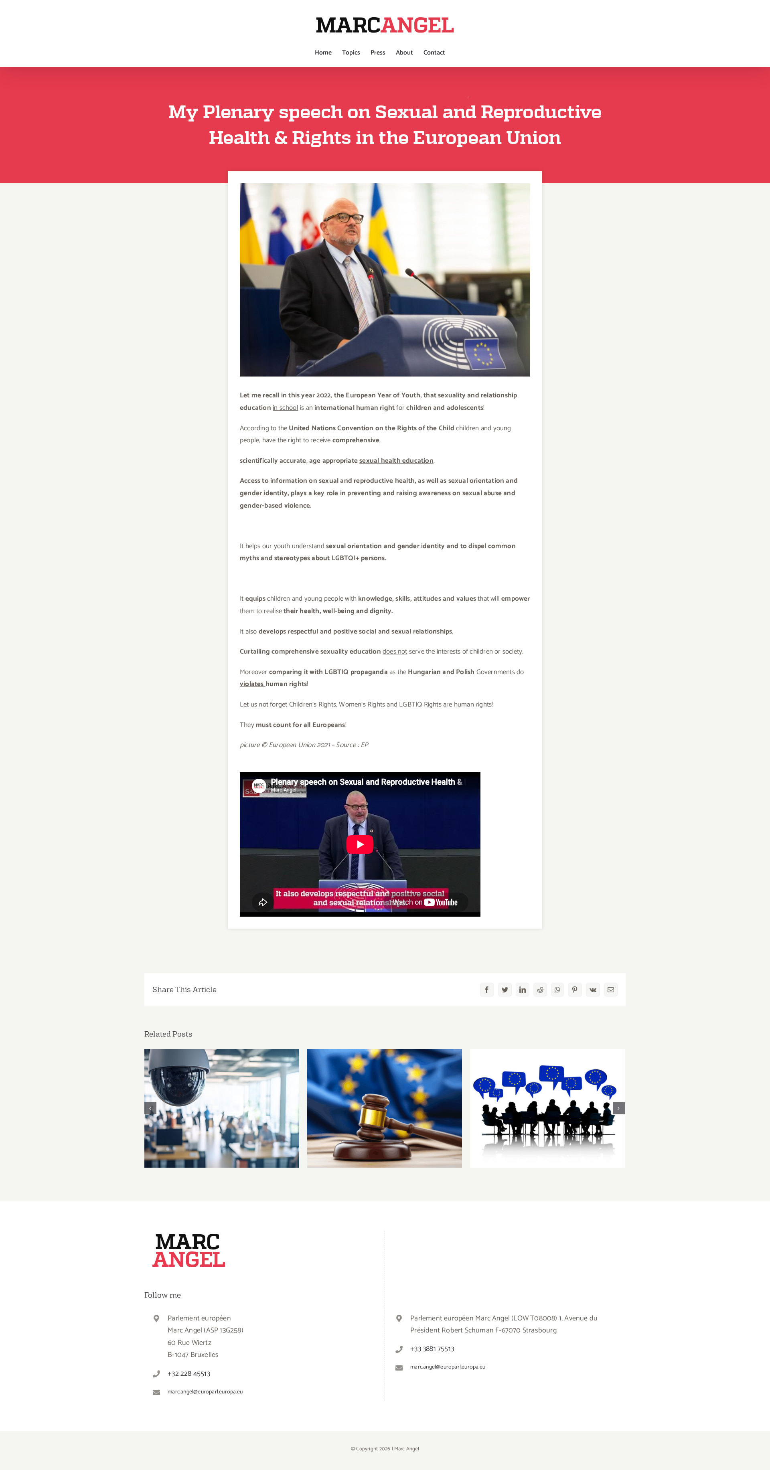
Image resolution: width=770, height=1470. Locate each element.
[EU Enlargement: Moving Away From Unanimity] (547, 1108)
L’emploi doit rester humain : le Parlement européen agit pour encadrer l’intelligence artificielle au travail (222, 1085)
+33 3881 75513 (432, 1349)
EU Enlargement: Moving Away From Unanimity (547, 1096)
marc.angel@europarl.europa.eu (205, 1392)
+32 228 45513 (189, 1374)
